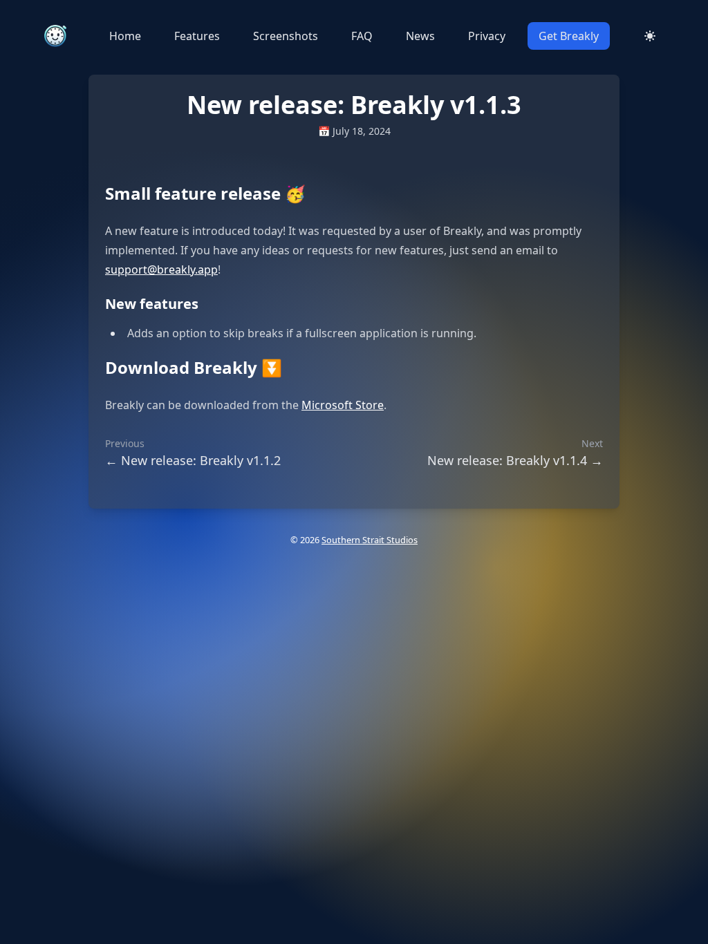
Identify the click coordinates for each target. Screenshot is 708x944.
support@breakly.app (161, 269)
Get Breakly (569, 36)
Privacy (486, 36)
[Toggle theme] (650, 36)
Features (197, 36)
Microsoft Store (342, 405)
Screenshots (285, 36)
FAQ (362, 36)
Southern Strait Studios (370, 540)
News (420, 36)
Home (125, 36)
